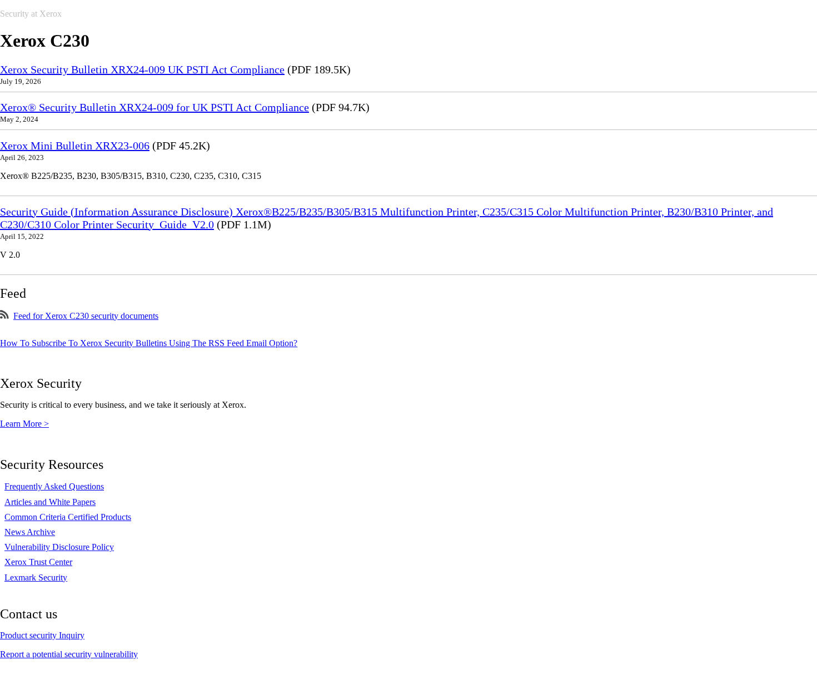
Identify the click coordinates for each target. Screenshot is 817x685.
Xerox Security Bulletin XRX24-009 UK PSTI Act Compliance (142, 69)
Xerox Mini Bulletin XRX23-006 (75, 145)
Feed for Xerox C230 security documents (85, 316)
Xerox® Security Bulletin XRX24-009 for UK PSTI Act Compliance (154, 107)
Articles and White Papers (50, 502)
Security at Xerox (31, 13)
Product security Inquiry (42, 635)
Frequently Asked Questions (54, 486)
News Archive (29, 532)
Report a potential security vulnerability (69, 654)
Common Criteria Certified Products (67, 517)
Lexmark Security (35, 577)
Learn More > (24, 423)
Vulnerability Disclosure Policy (59, 547)
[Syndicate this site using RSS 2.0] (4, 316)
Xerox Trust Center (38, 562)
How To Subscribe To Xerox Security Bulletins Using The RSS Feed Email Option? (148, 343)
